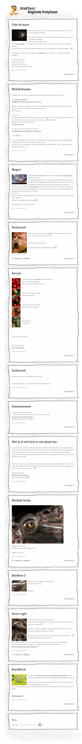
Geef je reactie (68, 74)
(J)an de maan (20, 24)
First (17, 725)
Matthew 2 (19, 575)
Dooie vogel (19, 614)
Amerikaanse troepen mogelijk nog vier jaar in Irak (26, 131)
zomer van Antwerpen (66, 175)
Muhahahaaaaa (21, 89)
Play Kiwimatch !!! (17, 696)
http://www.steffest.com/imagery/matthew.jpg (24, 647)
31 (22, 725)
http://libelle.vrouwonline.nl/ (20, 475)
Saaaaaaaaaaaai (21, 406)
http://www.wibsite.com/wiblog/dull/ (22, 417)
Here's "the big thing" (18, 348)
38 (43, 725)
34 (31, 725)
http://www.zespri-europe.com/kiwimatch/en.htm (50, 675)
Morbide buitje (21, 500)
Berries (16, 273)
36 (37, 725)
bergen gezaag (34, 186)
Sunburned (19, 227)
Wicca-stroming (19, 44)
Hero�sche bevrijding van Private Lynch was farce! (27, 102)
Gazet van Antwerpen (21, 99)
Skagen (16, 169)
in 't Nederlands (25, 258)
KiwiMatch (19, 669)
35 (34, 725)
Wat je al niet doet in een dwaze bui (34, 442)
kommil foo (42, 53)
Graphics (17, 258)
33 (28, 725)
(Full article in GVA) (18, 124)
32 (25, 725)
